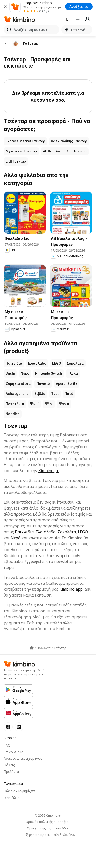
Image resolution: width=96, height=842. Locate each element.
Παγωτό (43, 384)
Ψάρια (64, 404)
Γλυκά (73, 373)
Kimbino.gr (48, 470)
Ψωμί (34, 404)
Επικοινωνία (13, 752)
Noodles (13, 414)
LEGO (56, 363)
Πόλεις (9, 765)
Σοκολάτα (75, 363)
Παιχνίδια (14, 363)
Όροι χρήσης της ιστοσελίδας (48, 828)
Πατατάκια (15, 404)
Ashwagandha (17, 394)
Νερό (25, 373)
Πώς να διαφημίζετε (19, 791)
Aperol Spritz (66, 384)
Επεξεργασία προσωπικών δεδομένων (48, 835)
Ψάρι (49, 404)
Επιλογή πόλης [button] (80, 29)
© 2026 (48, 815)
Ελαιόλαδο (37, 363)
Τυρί (55, 394)
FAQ (7, 745)
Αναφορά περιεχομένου (23, 758)
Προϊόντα (11, 771)
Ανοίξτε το (78, 6)
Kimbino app (71, 589)
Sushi (10, 373)
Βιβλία (39, 394)
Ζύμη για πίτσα (18, 384)
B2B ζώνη (12, 797)
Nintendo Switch (48, 373)
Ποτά (68, 394)
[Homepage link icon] (32, 648)
